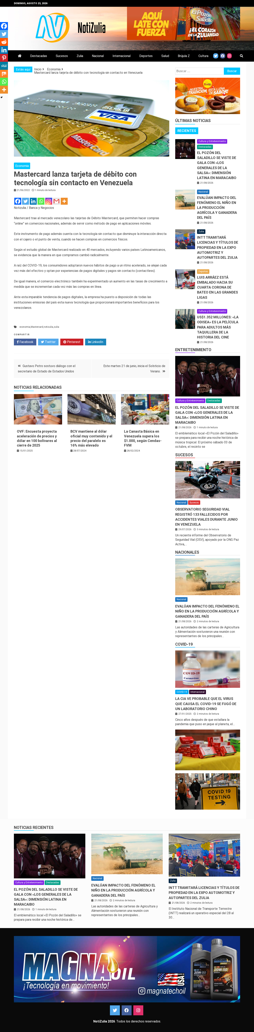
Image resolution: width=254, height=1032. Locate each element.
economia (24, 327)
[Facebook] (17, 201)
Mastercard (37, 327)
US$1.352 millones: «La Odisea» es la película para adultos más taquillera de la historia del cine (218, 327)
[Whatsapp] (41, 201)
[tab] (186, 130)
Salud (165, 56)
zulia (56, 327)
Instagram (138, 1010)
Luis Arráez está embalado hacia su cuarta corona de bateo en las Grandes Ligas (217, 287)
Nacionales (187, 552)
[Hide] (1, 97)
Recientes (186, 131)
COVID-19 (184, 644)
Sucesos (62, 56)
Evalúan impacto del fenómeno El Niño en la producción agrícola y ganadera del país (217, 208)
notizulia (48, 327)
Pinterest (73, 342)
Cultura (203, 56)
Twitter (50, 342)
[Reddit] (4, 42)
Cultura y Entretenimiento (212, 141)
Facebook (26, 342)
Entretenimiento (193, 349)
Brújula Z (184, 56)
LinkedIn (97, 342)
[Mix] (4, 74)
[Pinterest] (4, 58)
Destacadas (38, 56)
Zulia (80, 56)
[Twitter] (25, 201)
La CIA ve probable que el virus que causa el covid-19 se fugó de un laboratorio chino (205, 704)
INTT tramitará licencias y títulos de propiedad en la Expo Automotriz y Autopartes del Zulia (217, 247)
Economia (22, 166)
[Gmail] (56, 201)
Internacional (122, 56)
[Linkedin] (33, 201)
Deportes (146, 56)
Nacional (98, 56)
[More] (64, 201)
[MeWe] (4, 66)
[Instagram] (48, 201)
